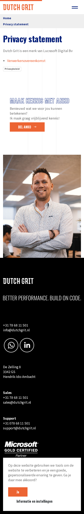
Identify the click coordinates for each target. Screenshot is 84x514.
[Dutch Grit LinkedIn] (27, 344)
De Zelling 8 (12, 366)
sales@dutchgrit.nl (17, 402)
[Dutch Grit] (18, 7)
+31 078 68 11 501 (16, 423)
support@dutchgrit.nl (19, 427)
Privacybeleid (12, 68)
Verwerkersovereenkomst (26, 60)
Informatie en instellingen (34, 501)
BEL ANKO (25, 127)
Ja (18, 491)
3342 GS (9, 371)
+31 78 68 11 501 (15, 397)
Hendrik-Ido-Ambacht (19, 376)
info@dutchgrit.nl (16, 329)
